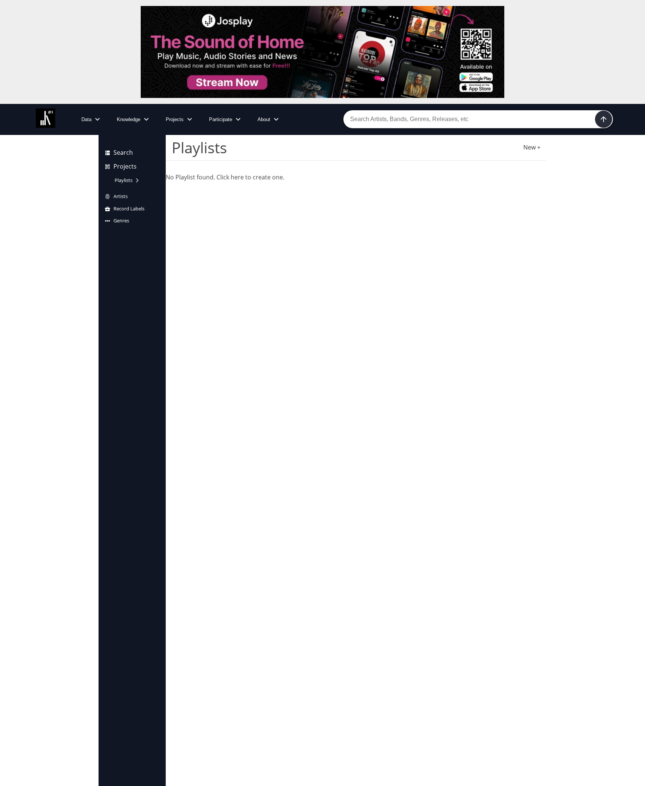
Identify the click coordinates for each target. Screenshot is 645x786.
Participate (220, 119)
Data (86, 119)
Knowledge (128, 119)
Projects (175, 119)
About (264, 119)
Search (123, 152)
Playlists (124, 180)
